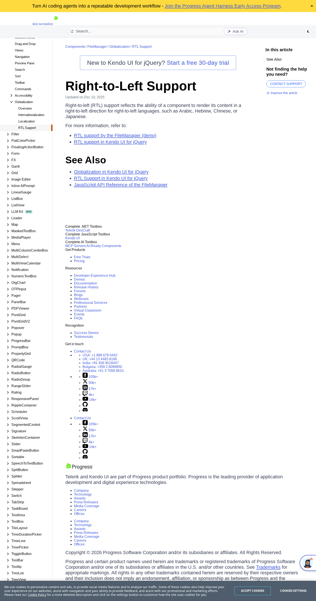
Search (20, 69)
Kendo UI (72, 238)
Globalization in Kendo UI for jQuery (111, 172)
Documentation (85, 283)
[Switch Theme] (308, 31)
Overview (25, 108)
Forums (80, 291)
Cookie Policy (37, 595)
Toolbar (20, 82)
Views (19, 50)
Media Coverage (86, 506)
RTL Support (27, 128)
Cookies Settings (293, 591)
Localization (26, 121)
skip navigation (42, 24)
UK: (100, 359)
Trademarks (268, 567)
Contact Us (82, 351)
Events (79, 314)
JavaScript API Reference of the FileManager (120, 184)
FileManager (97, 46)
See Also (85, 159)
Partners (80, 306)
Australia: (103, 370)
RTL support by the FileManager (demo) (115, 135)
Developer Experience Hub (94, 275)
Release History (86, 287)
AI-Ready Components (103, 246)
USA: (100, 355)
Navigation (22, 57)
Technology (83, 494)
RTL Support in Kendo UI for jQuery (111, 178)
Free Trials (82, 257)
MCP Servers (75, 246)
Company (81, 490)
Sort (18, 76)
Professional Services (90, 302)
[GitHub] (85, 406)
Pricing (79, 261)
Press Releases (86, 502)
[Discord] (85, 411)
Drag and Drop (25, 44)
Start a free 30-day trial (198, 62)
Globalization (119, 46)
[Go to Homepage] (56, 24)
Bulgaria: (102, 367)
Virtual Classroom (87, 310)
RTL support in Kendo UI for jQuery (110, 142)
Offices (79, 514)
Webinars (81, 299)
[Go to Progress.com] (79, 468)
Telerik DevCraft (77, 230)
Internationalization (31, 115)
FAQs (78, 318)
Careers (80, 510)
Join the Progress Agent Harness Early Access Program (223, 6)
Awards (80, 498)
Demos (79, 279)
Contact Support (286, 84)
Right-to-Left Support (130, 86)
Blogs (78, 295)
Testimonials (83, 336)
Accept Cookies (252, 591)
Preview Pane (24, 63)
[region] (158, 591)
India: (101, 363)
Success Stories (86, 333)
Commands (23, 89)
